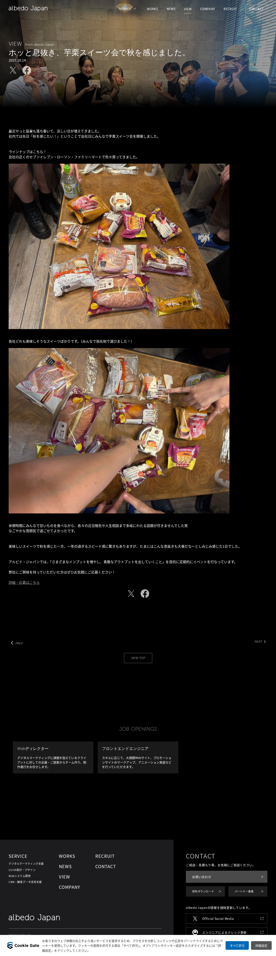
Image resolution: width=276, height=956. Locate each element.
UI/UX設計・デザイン (22, 870)
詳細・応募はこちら (24, 582)
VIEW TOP (138, 658)
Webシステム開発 (20, 876)
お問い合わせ (201, 877)
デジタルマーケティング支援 (26, 863)
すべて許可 (237, 945)
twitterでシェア (13, 70)
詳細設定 (261, 945)
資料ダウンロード (203, 891)
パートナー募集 (244, 891)
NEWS (171, 9)
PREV (19, 643)
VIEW (187, 9)
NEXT (258, 641)
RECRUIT (230, 9)
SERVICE (125, 8)
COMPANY (207, 9)
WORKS (152, 9)
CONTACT (256, 9)
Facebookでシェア (26, 70)
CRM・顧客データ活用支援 (25, 882)
